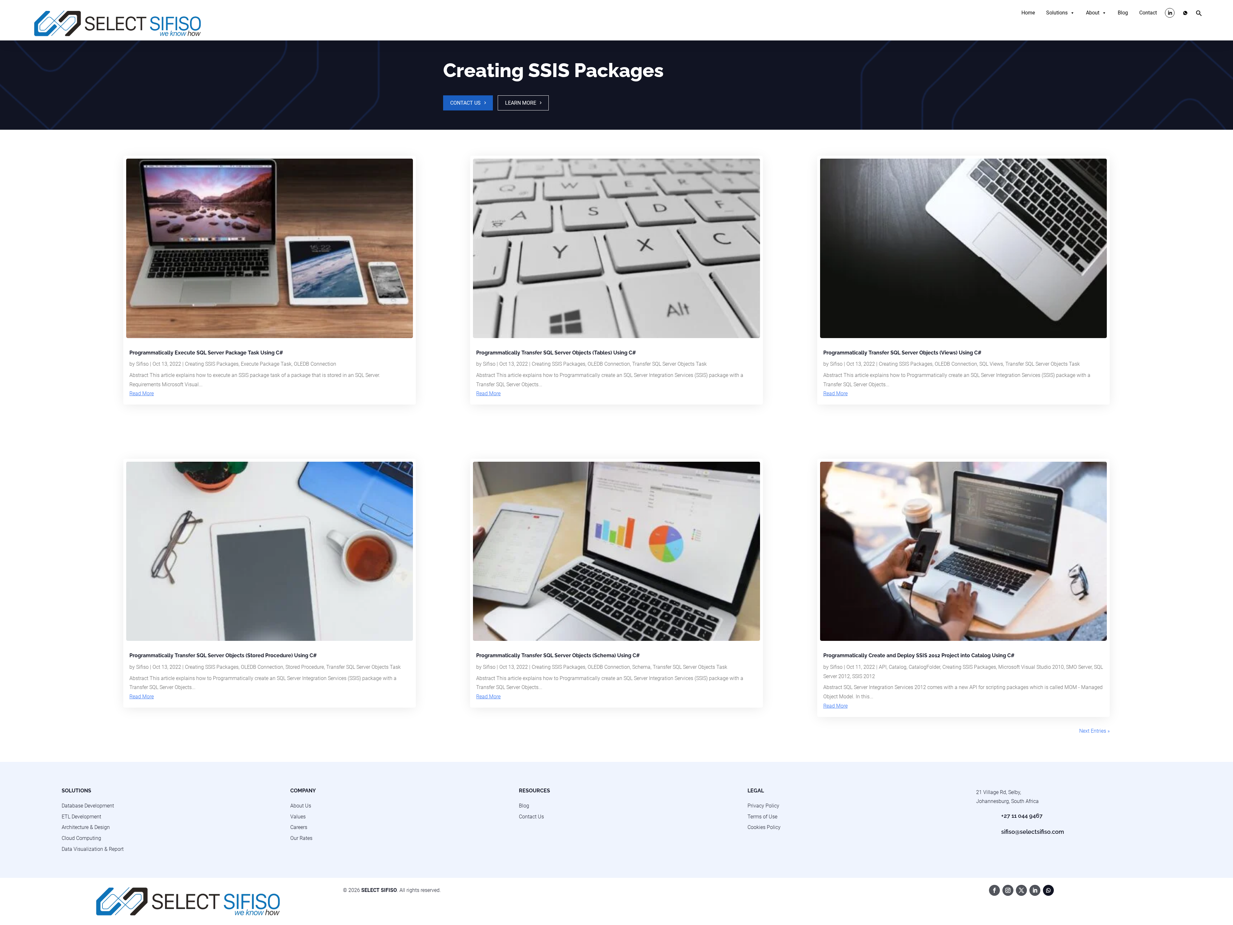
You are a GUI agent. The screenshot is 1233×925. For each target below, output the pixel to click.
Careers (298, 827)
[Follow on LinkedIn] (1034, 890)
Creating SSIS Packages (212, 364)
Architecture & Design (86, 827)
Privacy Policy (763, 806)
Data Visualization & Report (93, 849)
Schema (641, 667)
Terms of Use (762, 817)
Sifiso (142, 364)
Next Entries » (1094, 731)
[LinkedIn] (1170, 13)
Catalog (897, 667)
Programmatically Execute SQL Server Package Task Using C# (206, 353)
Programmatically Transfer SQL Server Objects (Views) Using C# (902, 353)
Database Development (88, 806)
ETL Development (81, 817)
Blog (1123, 13)
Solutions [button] (1057, 13)
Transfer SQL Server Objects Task (363, 667)
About (1092, 13)
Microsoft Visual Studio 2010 (1031, 667)
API (883, 667)
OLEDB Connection (315, 364)
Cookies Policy (764, 827)
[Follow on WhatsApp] (1048, 890)
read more (141, 393)
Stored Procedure (304, 667)
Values (298, 817)
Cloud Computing (81, 838)
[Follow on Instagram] (1007, 890)
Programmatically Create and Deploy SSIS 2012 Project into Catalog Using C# (919, 655)
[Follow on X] (1021, 890)
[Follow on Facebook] (994, 890)
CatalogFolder (924, 667)
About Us (300, 806)
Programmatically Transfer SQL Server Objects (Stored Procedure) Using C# (223, 655)
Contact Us (465, 103)
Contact (1148, 13)
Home (1028, 13)
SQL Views (991, 364)
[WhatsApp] (1185, 12)
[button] (1199, 14)
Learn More (520, 103)
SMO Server (1079, 667)
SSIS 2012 (863, 676)
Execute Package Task (266, 364)
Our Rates (301, 838)
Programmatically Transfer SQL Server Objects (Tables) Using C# (556, 353)
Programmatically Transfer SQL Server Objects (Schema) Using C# (558, 655)
